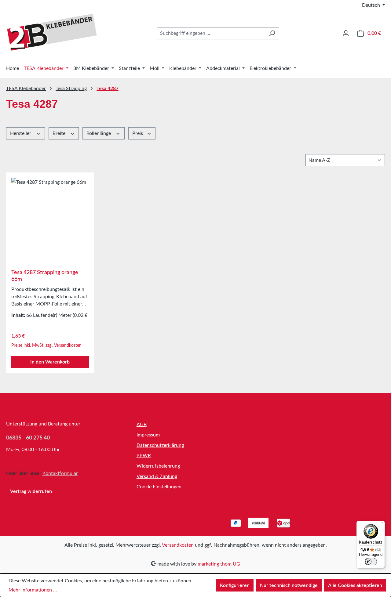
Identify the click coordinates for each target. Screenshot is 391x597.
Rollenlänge (99, 133)
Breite (60, 133)
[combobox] (211, 33)
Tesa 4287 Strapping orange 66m (44, 276)
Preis (138, 133)
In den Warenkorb (50, 362)
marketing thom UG (219, 564)
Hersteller (21, 133)
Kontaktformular (60, 473)
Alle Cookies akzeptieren (355, 585)
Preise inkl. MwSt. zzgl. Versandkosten (46, 345)
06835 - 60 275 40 (28, 438)
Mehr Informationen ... (33, 590)
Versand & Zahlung (157, 476)
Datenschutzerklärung (160, 445)
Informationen (282, 412)
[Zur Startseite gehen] (52, 32)
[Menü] (381, 524)
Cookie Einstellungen (159, 486)
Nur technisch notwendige (289, 585)
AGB (142, 424)
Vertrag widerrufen (31, 491)
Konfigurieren (235, 585)
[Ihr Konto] (345, 33)
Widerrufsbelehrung (158, 466)
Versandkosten (178, 545)
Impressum (148, 434)
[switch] (371, 561)
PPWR (144, 455)
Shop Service (151, 412)
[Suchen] (272, 33)
